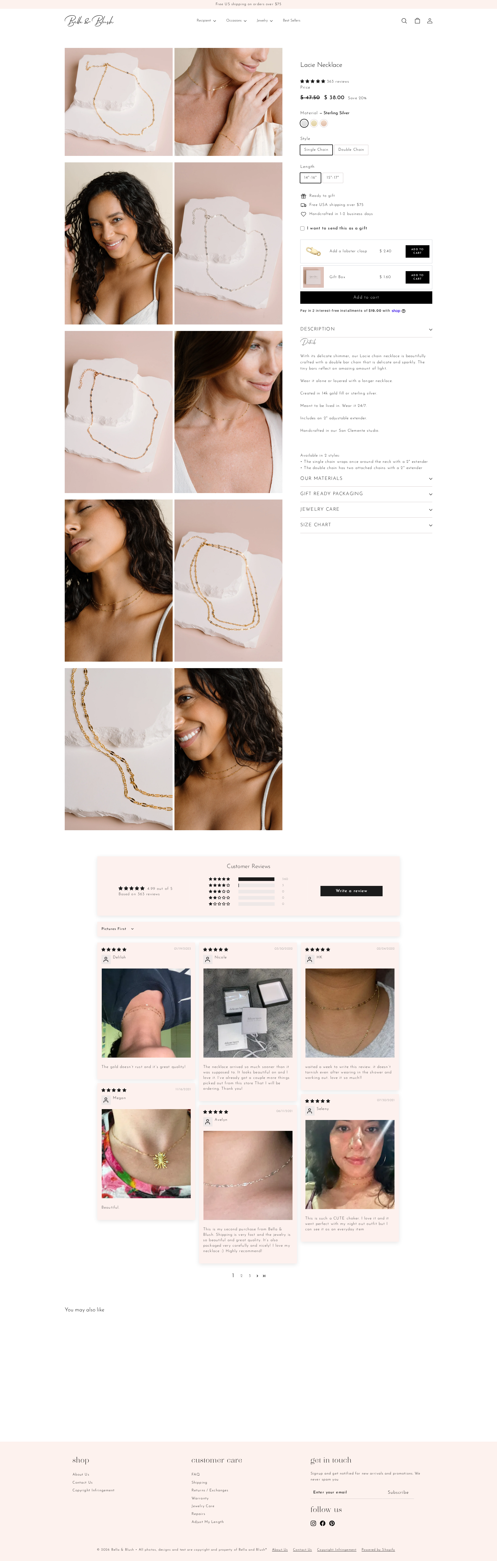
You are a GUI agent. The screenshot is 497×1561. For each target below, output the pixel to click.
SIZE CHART (315, 525)
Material (324, 113)
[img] (114, 950)
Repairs (198, 1514)
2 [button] (241, 1276)
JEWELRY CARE (320, 509)
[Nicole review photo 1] (248, 1013)
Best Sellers (291, 21)
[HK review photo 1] (350, 1013)
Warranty (200, 1498)
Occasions (234, 21)
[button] (313, 82)
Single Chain (316, 150)
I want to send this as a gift (337, 228)
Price (305, 87)
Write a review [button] (352, 891)
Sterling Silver (304, 123)
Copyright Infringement (93, 1490)
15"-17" (333, 178)
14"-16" (310, 178)
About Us (80, 1475)
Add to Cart (417, 251)
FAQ (196, 1475)
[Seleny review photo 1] (350, 1164)
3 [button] (250, 1276)
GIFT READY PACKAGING (331, 494)
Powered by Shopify (378, 1549)
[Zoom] (119, 102)
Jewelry (263, 21)
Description (317, 329)
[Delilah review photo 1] (146, 1013)
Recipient (204, 21)
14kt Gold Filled (314, 123)
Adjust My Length (208, 1522)
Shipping (199, 1483)
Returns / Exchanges (210, 1490)
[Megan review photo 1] (146, 1153)
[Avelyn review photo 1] (248, 1175)
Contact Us (82, 1483)
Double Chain (351, 150)
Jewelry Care (203, 1506)
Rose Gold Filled (324, 123)
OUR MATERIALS (321, 478)
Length (307, 167)
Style (305, 139)
